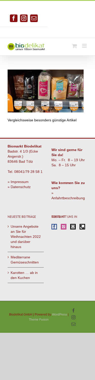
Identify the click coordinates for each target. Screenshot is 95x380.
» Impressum (18, 182)
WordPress (59, 314)
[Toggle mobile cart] (74, 45)
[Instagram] (63, 226)
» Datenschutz (19, 187)
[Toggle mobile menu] (84, 45)
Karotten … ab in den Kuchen (24, 275)
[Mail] (73, 226)
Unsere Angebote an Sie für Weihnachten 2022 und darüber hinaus (26, 236)
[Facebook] (54, 226)
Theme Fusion (39, 319)
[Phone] (82, 226)
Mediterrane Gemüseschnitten (25, 259)
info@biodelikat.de (71, 30)
